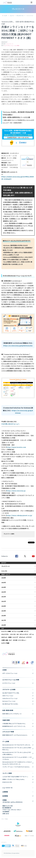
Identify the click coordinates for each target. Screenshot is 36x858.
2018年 (3, 615)
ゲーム (32, 634)
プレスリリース (19, 15)
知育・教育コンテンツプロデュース (11, 714)
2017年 (3, 620)
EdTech (4, 637)
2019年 (3, 611)
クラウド (8, 45)
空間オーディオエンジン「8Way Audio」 (13, 779)
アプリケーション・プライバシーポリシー (11, 809)
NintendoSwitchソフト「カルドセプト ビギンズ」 (16, 745)
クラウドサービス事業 (8, 689)
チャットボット (24, 634)
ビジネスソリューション (8, 683)
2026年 (3, 578)
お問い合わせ (5, 813)
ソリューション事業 (14, 45)
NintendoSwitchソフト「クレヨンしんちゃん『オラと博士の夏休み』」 (16, 753)
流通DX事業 (6, 720)
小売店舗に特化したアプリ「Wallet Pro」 (13, 723)
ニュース (12, 15)
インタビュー (22, 640)
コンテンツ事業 (6, 631)
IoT (11, 640)
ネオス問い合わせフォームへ (10, 424)
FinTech (22, 637)
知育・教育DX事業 (7, 710)
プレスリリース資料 (9, 534)
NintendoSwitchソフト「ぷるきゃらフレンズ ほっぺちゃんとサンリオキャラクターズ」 (17, 763)
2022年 (3, 596)
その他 (15, 640)
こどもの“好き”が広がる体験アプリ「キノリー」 (15, 776)
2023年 (3, 592)
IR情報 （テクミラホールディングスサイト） (12, 801)
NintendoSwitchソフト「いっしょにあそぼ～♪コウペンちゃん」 (17, 758)
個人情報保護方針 (6, 807)
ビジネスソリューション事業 (10, 680)
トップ (5, 15)
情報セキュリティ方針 (7, 806)
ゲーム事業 (5, 741)
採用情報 (5, 796)
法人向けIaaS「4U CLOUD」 (10, 704)
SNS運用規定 (5, 811)
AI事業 (4, 670)
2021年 (3, 601)
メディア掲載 (5, 643)
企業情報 (5, 792)
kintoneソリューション (9, 701)
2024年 (3, 587)
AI (4, 45)
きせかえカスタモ (7, 782)
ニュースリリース (7, 788)
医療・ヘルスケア (13, 637)
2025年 (3, 582)
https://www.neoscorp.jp (16, 491)
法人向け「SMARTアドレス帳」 (10, 693)
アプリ (26, 631)
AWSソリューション (7, 696)
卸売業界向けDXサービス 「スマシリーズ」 (13, 726)
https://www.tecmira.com (16, 447)
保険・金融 (5, 640)
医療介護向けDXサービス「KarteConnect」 (14, 735)
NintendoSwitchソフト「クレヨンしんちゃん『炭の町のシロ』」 (16, 749)
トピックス (4, 571)
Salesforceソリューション (10, 698)
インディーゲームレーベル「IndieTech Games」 (16, 767)
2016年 (3, 625)
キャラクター (5, 634)
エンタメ (13, 634)
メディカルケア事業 (8, 732)
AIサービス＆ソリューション (10, 673)
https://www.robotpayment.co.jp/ (19, 515)
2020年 (3, 606)
